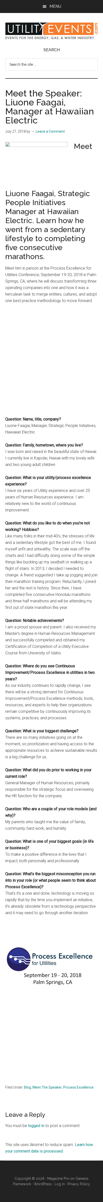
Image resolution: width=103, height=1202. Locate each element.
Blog (27, 1087)
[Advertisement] (51, 362)
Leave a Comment (50, 131)
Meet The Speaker (47, 1087)
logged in (36, 1125)
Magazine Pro (58, 1179)
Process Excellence (78, 1087)
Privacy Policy (79, 1184)
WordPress (43, 1184)
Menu (55, 6)
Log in (59, 1184)
